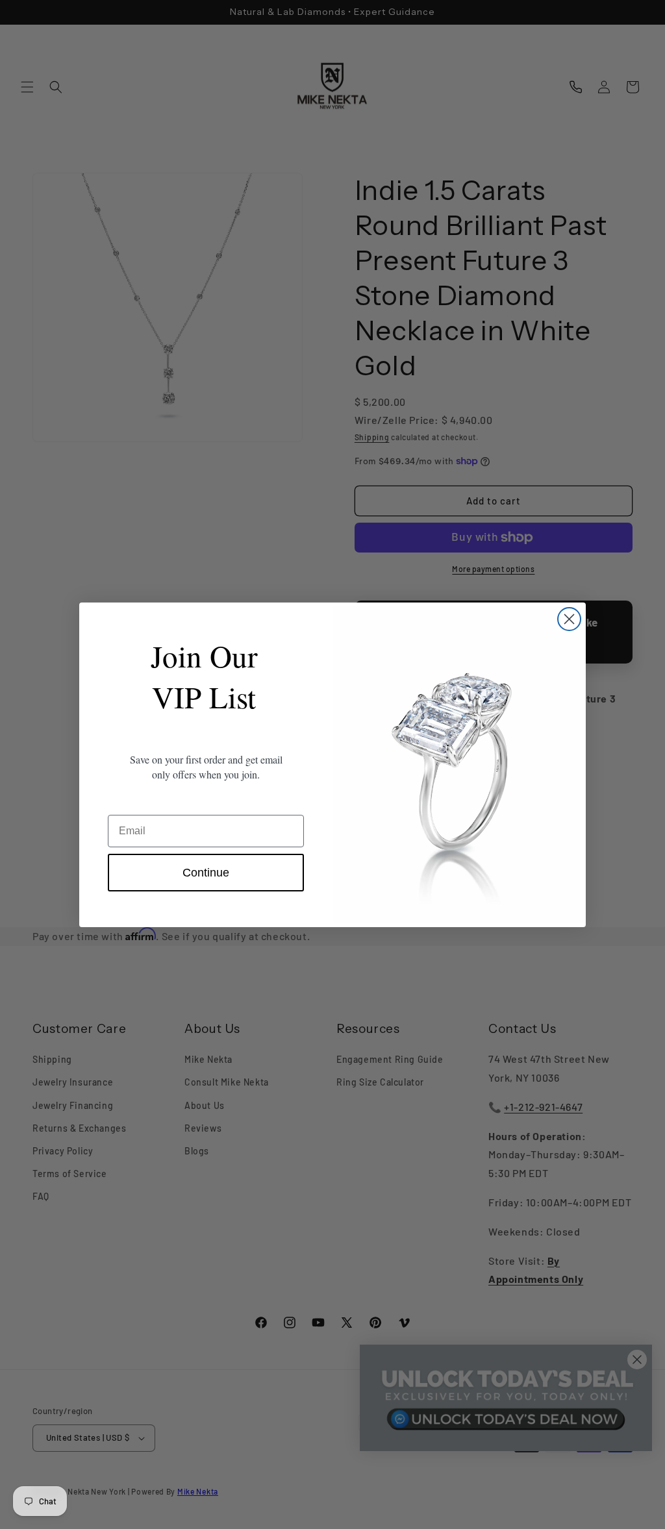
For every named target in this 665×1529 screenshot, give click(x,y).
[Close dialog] (569, 619)
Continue (205, 872)
